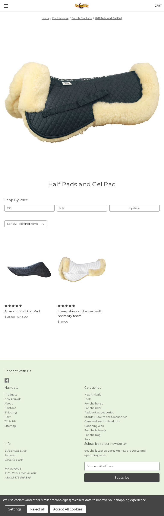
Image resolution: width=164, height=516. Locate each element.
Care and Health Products (102, 421)
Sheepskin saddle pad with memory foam (80, 313)
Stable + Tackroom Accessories (105, 417)
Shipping (10, 412)
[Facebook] (6, 380)
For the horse (93, 403)
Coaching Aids (94, 426)
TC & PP (10, 421)
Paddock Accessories (99, 412)
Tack (87, 399)
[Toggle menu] (6, 6)
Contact (10, 408)
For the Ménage (95, 430)
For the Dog (92, 435)
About (8, 403)
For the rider (92, 408)
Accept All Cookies (67, 509)
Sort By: (12, 223)
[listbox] (32, 224)
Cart (7, 417)
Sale (87, 439)
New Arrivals (13, 399)
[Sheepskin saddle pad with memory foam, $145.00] (82, 269)
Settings (15, 509)
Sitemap (10, 426)
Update (134, 208)
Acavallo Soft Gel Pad (22, 311)
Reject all (37, 509)
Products (11, 394)
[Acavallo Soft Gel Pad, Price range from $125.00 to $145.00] (29, 269)
